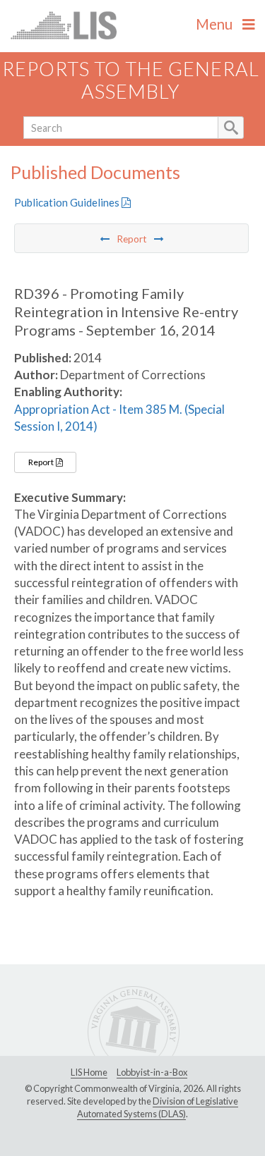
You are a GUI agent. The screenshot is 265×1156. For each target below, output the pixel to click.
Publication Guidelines (68, 202)
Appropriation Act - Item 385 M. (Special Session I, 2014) (119, 418)
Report (41, 462)
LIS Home (89, 1072)
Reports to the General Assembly (130, 80)
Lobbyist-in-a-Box (152, 1072)
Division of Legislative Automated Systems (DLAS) (157, 1107)
